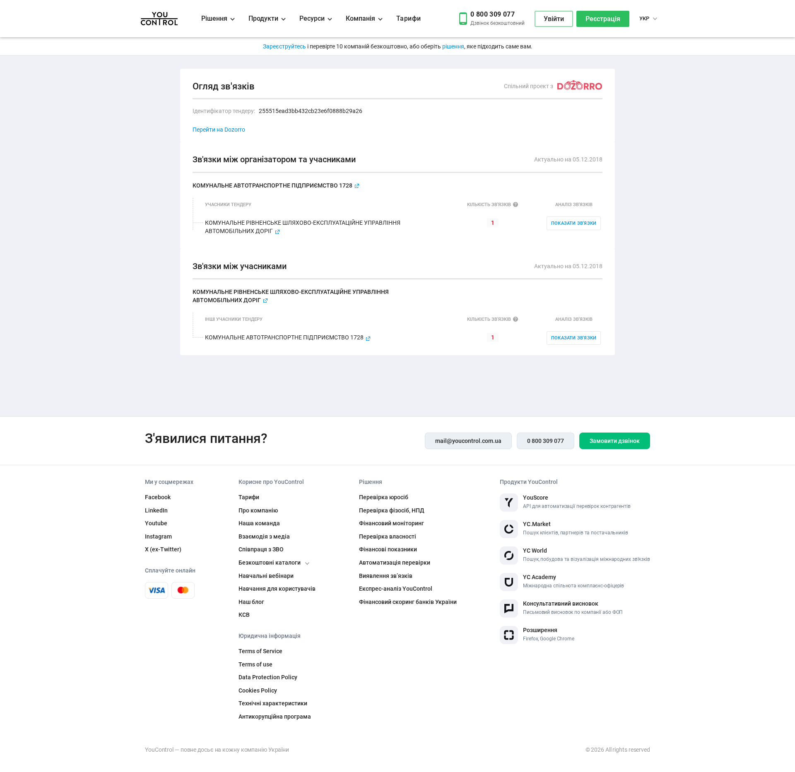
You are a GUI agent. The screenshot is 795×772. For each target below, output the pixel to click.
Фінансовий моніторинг (391, 523)
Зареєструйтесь (285, 46)
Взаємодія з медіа (264, 536)
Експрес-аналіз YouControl (395, 588)
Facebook (158, 497)
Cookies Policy (257, 690)
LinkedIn (156, 510)
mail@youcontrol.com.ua (468, 441)
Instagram (158, 536)
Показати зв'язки (573, 223)
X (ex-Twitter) (163, 549)
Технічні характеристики (272, 703)
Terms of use (255, 664)
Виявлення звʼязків (385, 575)
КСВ (244, 614)
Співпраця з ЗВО (261, 549)
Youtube (156, 523)
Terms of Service (260, 651)
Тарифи (408, 18)
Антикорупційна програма (274, 716)
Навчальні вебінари (266, 575)
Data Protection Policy (267, 677)
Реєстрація (602, 19)
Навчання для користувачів (277, 588)
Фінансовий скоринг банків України (408, 602)
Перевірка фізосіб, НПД (391, 510)
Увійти (554, 19)
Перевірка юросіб (383, 497)
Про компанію (258, 510)
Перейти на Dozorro (219, 129)
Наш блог (251, 602)
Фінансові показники (388, 549)
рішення (453, 46)
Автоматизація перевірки (394, 562)
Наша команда (259, 523)
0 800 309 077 (545, 441)
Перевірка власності (387, 536)
